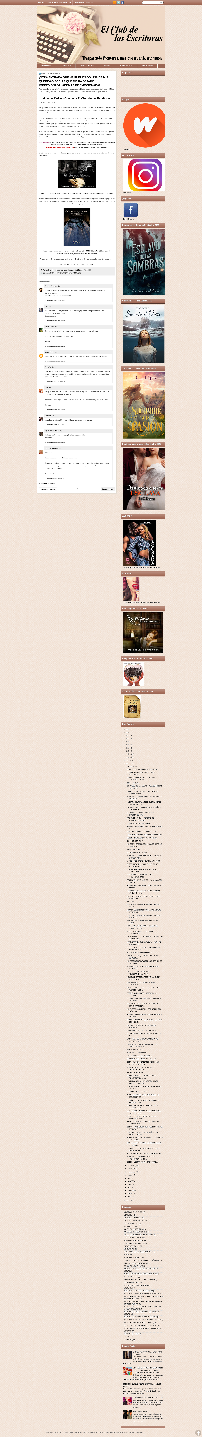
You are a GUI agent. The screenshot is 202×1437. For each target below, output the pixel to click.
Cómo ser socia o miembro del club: (59, 2)
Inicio (79, 488)
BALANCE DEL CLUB (131, 1223)
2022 (128, 736)
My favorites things (52, 431)
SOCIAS (126, 1337)
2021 (128, 739)
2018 (128, 745)
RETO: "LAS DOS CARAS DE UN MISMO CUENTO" (142, 1320)
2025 (128, 729)
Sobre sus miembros (87, 66)
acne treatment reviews (101, 1432)
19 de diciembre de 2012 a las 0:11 (55, 478)
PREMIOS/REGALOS (131, 1282)
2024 (128, 732)
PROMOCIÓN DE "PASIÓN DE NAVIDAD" (141, 1059)
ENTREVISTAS (129, 1249)
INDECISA (127, 1255)
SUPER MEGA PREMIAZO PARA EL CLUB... (142, 823)
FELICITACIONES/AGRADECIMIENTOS (138, 1252)
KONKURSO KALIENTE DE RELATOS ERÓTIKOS (141, 1260)
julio (129, 1178)
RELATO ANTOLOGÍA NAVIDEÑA (135, 1285)
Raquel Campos (51, 286)
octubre (130, 1169)
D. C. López (56, 270)
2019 (128, 742)
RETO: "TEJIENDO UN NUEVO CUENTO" (138, 1322)
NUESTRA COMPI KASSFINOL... (138, 1053)
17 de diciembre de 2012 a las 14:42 (55, 320)
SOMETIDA (128, 1340)
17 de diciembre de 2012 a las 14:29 (55, 300)
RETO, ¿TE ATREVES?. (141, 1411)
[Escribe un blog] (85, 270)
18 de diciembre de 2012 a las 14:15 (55, 424)
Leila (47, 306)
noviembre (131, 1166)
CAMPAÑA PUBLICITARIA (133, 1229)
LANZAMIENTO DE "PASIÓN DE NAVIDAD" (142, 1030)
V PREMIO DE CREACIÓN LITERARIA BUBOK (143, 861)
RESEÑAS (127, 1288)
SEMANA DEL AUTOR (131, 1334)
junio (129, 1181)
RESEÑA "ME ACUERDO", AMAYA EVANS (142, 838)
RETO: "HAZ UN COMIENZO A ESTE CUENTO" (140, 1317)
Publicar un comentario (47, 483)
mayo (130, 1184)
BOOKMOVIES (129, 1226)
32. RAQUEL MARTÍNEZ (135, 1073)
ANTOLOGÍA (128, 1215)
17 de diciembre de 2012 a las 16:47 (55, 361)
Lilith (47, 387)
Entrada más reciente (48, 489)
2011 (128, 1200)
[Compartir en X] (87, 270)
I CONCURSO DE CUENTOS (137, 1092)
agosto (130, 1175)
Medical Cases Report (136, 1432)
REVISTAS (127, 1331)
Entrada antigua (108, 489)
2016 (128, 751)
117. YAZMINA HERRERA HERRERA (140, 952)
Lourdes (48, 416)
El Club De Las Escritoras (64, 1432)
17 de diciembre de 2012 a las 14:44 (55, 346)
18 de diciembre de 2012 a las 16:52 (55, 442)
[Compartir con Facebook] (90, 270)
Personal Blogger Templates (119, 1432)
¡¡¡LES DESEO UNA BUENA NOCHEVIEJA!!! (142, 769)
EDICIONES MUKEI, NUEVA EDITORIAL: (141, 832)
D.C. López (107, 66)
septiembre (131, 1172)
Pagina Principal (46, 66)
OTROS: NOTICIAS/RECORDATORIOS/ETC (65, 273)
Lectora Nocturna (52, 448)
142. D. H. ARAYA (133, 783)
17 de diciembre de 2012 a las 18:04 (55, 409)
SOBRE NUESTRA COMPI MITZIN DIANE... (142, 1162)
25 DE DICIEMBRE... (134, 849)
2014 (128, 757)
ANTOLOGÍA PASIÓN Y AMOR (134, 1221)
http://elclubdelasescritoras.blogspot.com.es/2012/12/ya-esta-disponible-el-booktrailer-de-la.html (77, 193)
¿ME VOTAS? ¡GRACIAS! (136, 1050)
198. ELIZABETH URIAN (135, 841)
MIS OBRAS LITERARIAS (133, 1266)
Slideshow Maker (88, 1432)
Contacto (41, 2)
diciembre (131, 766)
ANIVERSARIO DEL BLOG (133, 1212)
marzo (130, 1190)
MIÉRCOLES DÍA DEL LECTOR (134, 1263)
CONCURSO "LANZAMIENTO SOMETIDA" (148, 1398)
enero (130, 1197)
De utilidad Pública (126, 66)
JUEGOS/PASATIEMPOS (132, 1257)
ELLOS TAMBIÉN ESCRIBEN (134, 1243)
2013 (128, 760)
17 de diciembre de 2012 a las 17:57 (55, 381)
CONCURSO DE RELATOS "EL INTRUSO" (138, 1235)
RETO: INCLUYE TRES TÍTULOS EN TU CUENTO (141, 1328)
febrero (130, 1193)
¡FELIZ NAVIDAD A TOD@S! (137, 853)
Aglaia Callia (50, 327)
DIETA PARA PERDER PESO (134, 1240)
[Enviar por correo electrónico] (82, 270)
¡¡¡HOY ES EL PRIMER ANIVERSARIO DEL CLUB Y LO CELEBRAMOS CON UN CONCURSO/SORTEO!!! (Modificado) (148, 1370)
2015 (128, 754)
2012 (128, 763)
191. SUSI (130, 901)
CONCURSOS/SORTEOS (132, 1238)
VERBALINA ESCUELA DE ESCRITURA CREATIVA (145, 835)
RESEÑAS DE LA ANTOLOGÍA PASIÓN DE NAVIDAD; (142, 1294)
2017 (128, 748)
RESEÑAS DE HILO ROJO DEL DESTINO (138, 1291)
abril (129, 1187)
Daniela (78, 259)
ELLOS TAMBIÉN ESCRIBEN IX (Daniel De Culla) (144, 1154)
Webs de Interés (147, 66)
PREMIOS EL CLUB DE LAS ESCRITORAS (139, 1279)
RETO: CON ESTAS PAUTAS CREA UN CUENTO (141, 1325)
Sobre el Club (66, 66)
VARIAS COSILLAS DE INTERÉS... (139, 1056)
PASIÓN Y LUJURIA (131, 1277)
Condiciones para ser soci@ (83, 2)
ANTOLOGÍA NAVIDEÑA (132, 1218)
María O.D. (49, 352)
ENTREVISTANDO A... (131, 1246)
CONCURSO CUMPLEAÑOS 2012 (135, 1232)
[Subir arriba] (198, 1433)
